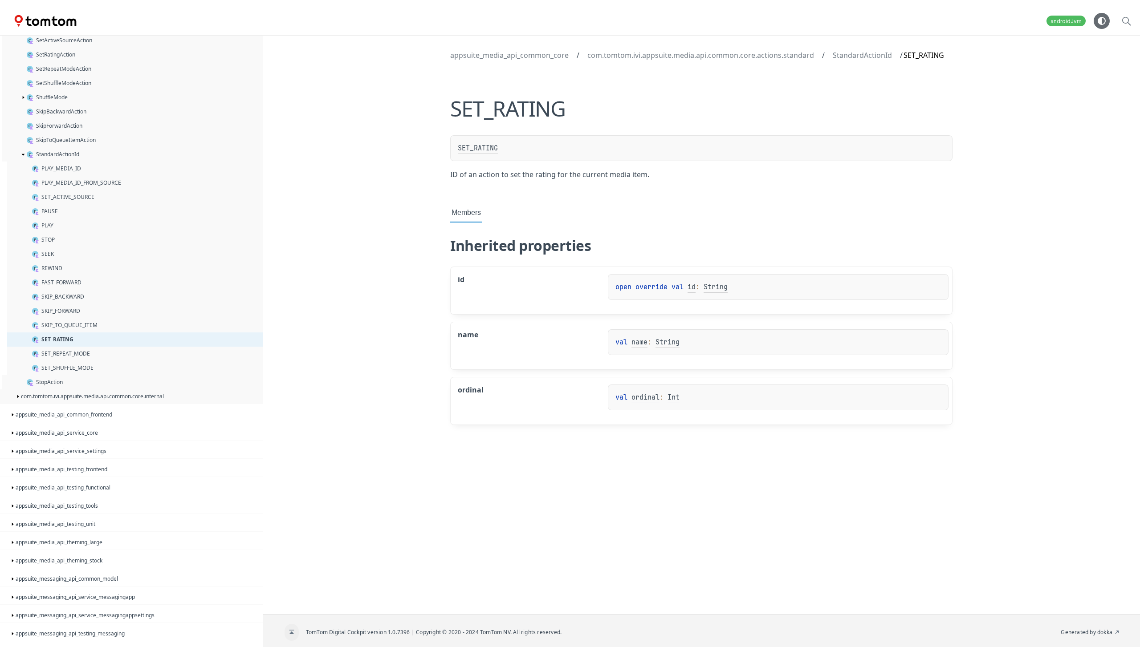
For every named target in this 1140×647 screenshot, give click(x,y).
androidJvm (1066, 21)
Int (674, 397)
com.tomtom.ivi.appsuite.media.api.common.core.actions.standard (700, 55)
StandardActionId (862, 55)
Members (466, 212)
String (716, 287)
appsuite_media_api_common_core (509, 55)
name (639, 342)
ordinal (645, 397)
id (692, 287)
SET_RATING (478, 148)
